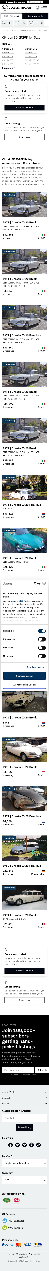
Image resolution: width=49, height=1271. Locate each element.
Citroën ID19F (32, 64)
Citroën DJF (8, 52)
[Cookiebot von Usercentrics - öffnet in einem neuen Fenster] (34, 584)
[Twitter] (17, 1145)
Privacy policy (35, 1254)
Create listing (24, 137)
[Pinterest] (24, 1145)
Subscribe (23, 1127)
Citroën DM (7, 56)
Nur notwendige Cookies (24, 685)
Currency (7, 1172)
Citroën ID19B (32, 60)
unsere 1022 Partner (21, 601)
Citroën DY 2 (31, 48)
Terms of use (21, 1254)
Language (7, 1156)
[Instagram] (31, 1145)
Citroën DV (7, 64)
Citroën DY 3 (31, 52)
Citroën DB (7, 48)
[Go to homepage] (16, 7)
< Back (5, 30)
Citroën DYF (31, 56)
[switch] (42, 639)
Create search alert (35, 16)
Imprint (12, 1254)
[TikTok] (38, 1145)
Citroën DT (7, 60)
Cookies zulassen (24, 676)
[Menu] (37, 7)
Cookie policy (24, 1257)
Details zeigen (34, 667)
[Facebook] (10, 1145)
